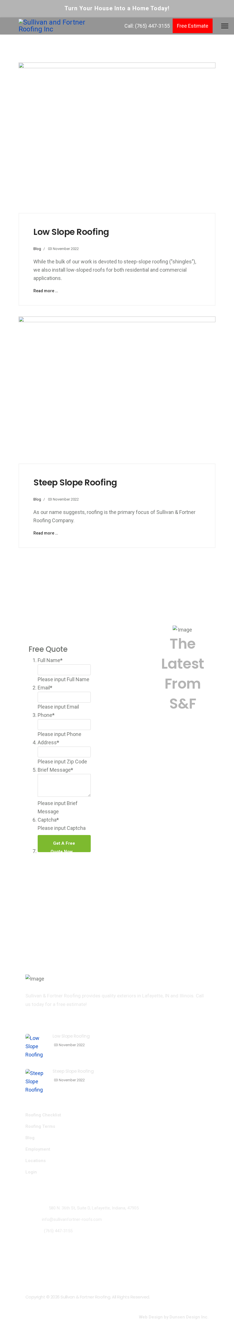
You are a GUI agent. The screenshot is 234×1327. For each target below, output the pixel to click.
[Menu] (224, 24)
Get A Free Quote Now (63, 846)
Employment (37, 1149)
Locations (35, 1160)
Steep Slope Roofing (75, 482)
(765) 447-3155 (58, 1230)
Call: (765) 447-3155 (147, 26)
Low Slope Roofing (71, 232)
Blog (37, 249)
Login (31, 1172)
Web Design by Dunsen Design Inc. (174, 1317)
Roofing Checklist (43, 1115)
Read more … (45, 291)
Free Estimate (192, 26)
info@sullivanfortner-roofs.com (72, 1219)
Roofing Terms (40, 1126)
